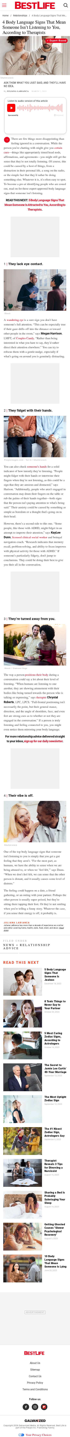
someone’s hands (37, 466)
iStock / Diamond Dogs (16, 668)
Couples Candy (25, 338)
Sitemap (35, 1369)
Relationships (20, 15)
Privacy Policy (35, 1382)
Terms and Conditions (35, 1389)
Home (5, 15)
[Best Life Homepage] (35, 5)
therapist (41, 697)
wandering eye (15, 320)
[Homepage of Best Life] (34, 1353)
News (9, 945)
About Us (35, 1363)
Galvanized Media (27, 1425)
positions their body (36, 675)
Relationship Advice (26, 946)
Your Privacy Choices (38, 1435)
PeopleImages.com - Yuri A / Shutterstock (25, 460)
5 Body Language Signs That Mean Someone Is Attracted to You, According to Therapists (35, 204)
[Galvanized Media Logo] (35, 1420)
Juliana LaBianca (18, 91)
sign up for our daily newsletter (43, 741)
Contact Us (35, 1376)
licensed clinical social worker (29, 537)
